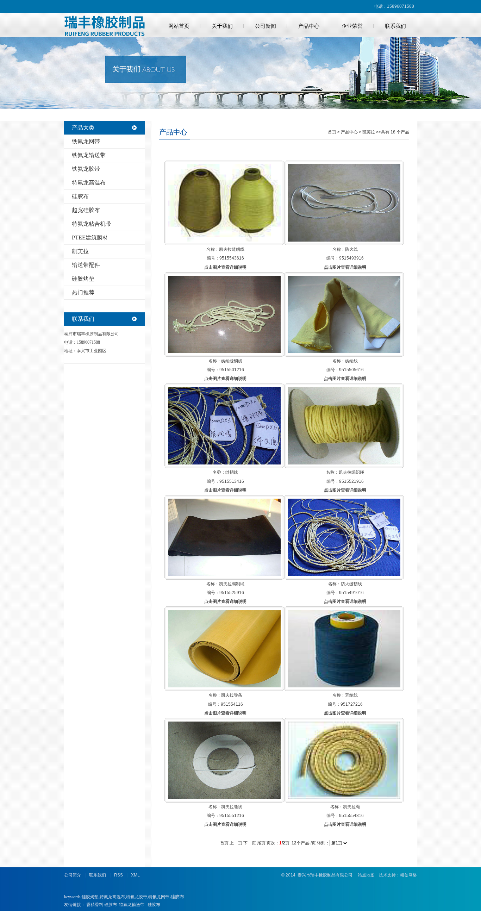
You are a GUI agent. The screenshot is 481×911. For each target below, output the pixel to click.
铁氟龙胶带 (86, 169)
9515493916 (351, 258)
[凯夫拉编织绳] (344, 463)
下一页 (249, 843)
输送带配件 (86, 265)
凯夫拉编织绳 (351, 472)
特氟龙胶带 (136, 896)
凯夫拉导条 (231, 695)
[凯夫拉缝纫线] (224, 240)
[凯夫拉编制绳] (224, 574)
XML (135, 875)
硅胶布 (80, 196)
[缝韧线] (224, 463)
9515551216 (231, 815)
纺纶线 (351, 360)
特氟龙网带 (158, 896)
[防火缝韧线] (344, 574)
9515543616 (231, 258)
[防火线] (344, 240)
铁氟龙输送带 (89, 155)
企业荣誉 (352, 26)
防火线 (351, 249)
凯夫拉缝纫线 (231, 249)
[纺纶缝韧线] (224, 351)
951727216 (352, 704)
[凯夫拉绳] (344, 797)
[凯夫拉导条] (224, 686)
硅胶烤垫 (83, 279)
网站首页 (178, 26)
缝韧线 (231, 472)
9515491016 (351, 592)
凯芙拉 (80, 251)
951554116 (232, 704)
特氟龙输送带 (131, 904)
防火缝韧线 (351, 583)
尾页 (261, 843)
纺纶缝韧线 (231, 360)
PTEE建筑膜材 (90, 238)
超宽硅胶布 (86, 210)
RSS (118, 875)
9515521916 (351, 481)
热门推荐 (83, 292)
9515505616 (351, 369)
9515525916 (231, 592)
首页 (332, 132)
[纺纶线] (344, 351)
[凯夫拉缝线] (224, 797)
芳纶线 (351, 695)
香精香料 (94, 904)
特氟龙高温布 (89, 183)
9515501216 (231, 369)
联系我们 (395, 26)
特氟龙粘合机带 (91, 224)
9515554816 (351, 815)
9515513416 (231, 481)
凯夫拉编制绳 (231, 583)
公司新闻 (265, 26)
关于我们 (222, 26)
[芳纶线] (344, 686)
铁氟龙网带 (86, 141)
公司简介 (72, 875)
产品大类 (83, 128)
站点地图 (366, 875)
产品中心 (308, 26)
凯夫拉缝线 (231, 806)
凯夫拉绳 (351, 806)
